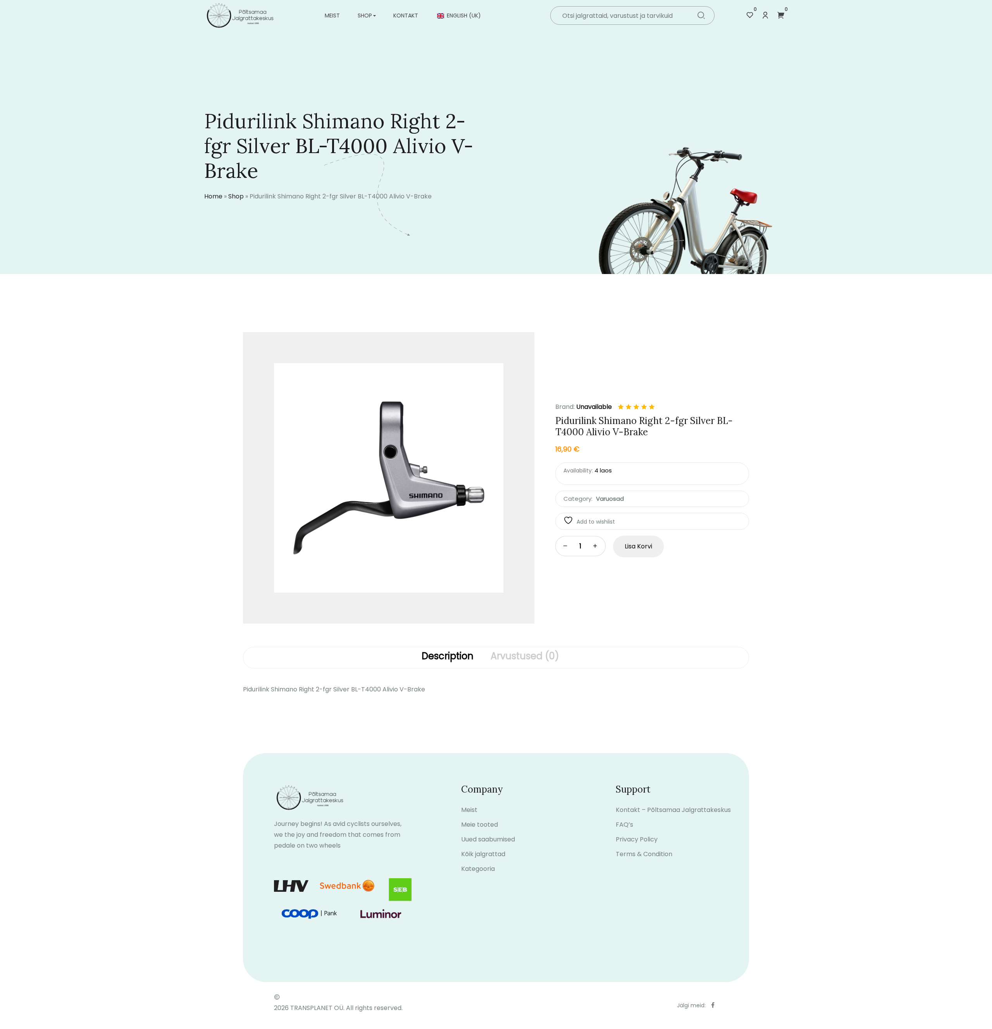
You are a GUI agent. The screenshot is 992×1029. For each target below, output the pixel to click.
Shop (365, 15)
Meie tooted (479, 824)
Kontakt (405, 15)
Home (213, 196)
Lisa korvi (638, 546)
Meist (332, 15)
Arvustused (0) (525, 656)
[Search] (701, 16)
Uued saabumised (488, 839)
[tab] (448, 658)
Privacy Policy (637, 839)
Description (448, 656)
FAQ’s (624, 824)
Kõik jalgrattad (483, 854)
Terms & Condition (644, 854)
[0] (750, 15)
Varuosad (610, 499)
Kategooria (478, 868)
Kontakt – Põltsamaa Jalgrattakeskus (673, 809)
